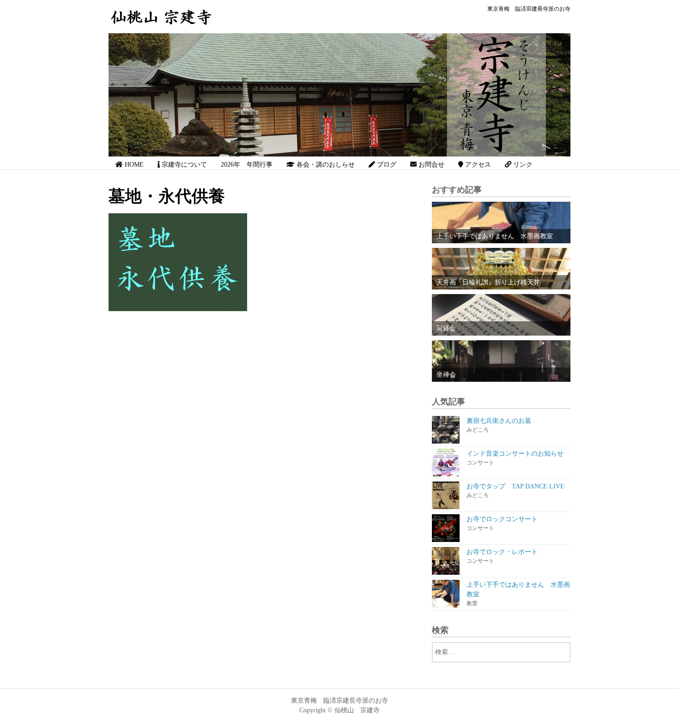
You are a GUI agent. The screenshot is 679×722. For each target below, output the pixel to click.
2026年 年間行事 (247, 164)
